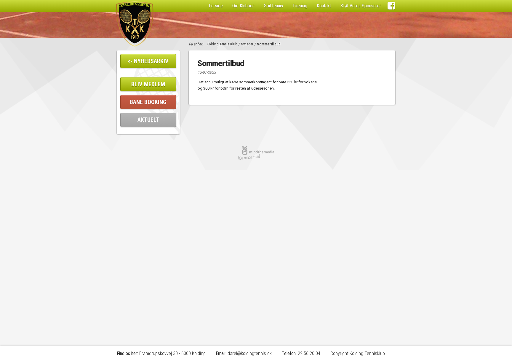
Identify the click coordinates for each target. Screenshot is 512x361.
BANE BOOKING (148, 102)
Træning (299, 6)
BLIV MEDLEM (148, 84)
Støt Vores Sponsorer (360, 6)
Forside (216, 6)
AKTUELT (148, 119)
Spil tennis (273, 6)
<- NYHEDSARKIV (148, 61)
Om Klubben (243, 6)
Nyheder (247, 44)
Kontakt (324, 6)
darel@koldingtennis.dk (250, 353)
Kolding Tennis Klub (222, 44)
